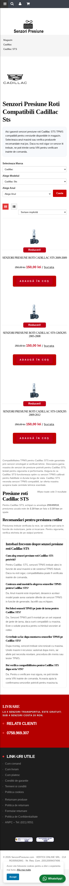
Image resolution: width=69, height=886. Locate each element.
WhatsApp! (55, 878)
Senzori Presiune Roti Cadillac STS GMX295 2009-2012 (34, 413)
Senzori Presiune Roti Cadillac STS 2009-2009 (34, 257)
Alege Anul (9, 188)
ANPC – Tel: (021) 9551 (19, 822)
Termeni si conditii (15, 786)
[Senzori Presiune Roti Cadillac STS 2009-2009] (34, 237)
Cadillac (7, 44)
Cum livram (12, 769)
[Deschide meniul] (5, 4)
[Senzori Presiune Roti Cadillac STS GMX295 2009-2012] (34, 391)
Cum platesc (12, 775)
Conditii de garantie (16, 780)
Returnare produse (16, 799)
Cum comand (13, 763)
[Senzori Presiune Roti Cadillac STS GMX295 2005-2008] (34, 312)
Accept (12, 877)
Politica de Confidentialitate (21, 816)
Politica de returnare (17, 805)
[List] (14, 207)
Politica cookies (14, 792)
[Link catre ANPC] (24, 840)
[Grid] (6, 207)
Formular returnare (16, 811)
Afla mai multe (24, 870)
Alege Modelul (11, 175)
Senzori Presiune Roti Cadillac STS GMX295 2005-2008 (34, 334)
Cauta (59, 193)
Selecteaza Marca (13, 163)
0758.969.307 (18, 733)
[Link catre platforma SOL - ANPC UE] (45, 840)
